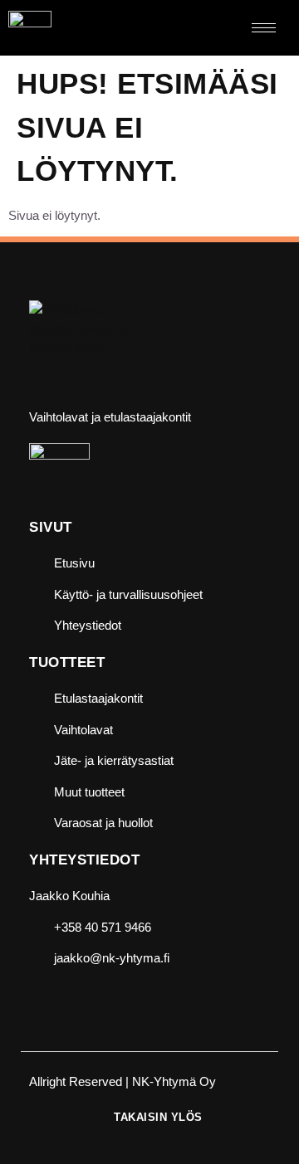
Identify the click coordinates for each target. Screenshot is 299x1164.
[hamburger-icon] (264, 27)
